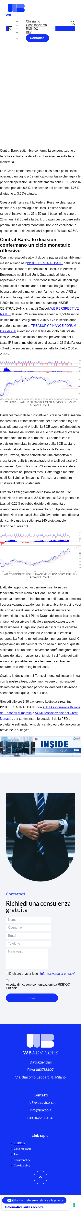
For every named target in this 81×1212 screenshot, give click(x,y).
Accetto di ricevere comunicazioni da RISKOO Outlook (38, 986)
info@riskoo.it (40, 1110)
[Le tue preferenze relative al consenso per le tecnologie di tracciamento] (74, 1205)
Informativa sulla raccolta (24, 1207)
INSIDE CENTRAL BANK (45, 263)
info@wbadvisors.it (40, 1103)
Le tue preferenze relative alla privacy (39, 1200)
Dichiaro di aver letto (42, 973)
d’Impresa (25, 713)
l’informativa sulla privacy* (57, 973)
